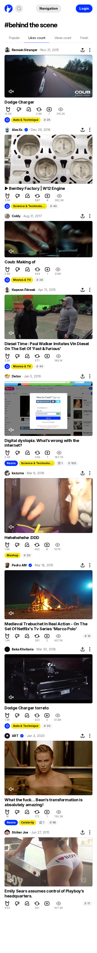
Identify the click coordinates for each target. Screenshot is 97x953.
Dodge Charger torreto (27, 708)
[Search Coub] (19, 8)
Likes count (36, 38)
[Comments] (29, 109)
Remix (11, 463)
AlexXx (17, 129)
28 (39, 280)
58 (53, 822)
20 (27, 555)
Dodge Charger (19, 102)
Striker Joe (20, 832)
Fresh (84, 38)
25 (47, 120)
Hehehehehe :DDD (22, 537)
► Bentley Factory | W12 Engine (35, 188)
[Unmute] (11, 91)
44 (39, 366)
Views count (62, 38)
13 (87, 636)
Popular (14, 38)
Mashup (12, 555)
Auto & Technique (25, 119)
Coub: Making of (20, 262)
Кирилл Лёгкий (23, 289)
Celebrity (27, 822)
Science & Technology (29, 206)
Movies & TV (22, 280)
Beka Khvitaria (22, 649)
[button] (8, 109)
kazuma (18, 473)
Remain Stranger (24, 50)
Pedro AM (19, 565)
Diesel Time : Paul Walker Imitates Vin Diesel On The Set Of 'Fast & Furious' (47, 346)
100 (72, 463)
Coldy (16, 216)
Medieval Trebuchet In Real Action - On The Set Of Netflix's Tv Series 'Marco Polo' (46, 626)
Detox (16, 376)
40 (53, 206)
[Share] (82, 50)
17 (87, 903)
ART (15, 735)
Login (84, 8)
